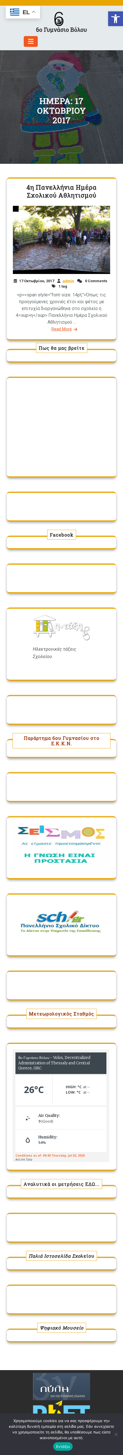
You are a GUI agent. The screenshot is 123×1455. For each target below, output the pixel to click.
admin (68, 281)
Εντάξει (63, 1446)
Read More (61, 329)
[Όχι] (116, 1434)
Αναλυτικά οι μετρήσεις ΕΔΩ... (61, 1184)
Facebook (62, 535)
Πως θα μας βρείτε (62, 348)
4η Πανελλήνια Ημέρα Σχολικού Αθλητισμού (61, 191)
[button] (115, 18)
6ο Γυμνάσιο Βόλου (61, 29)
